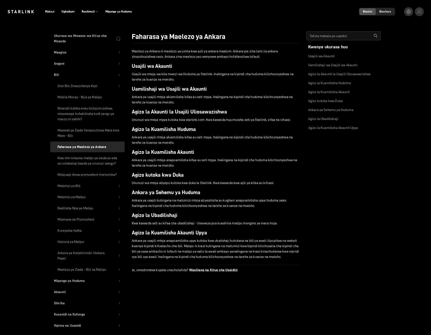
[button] (87, 52)
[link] (20, 11)
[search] (375, 35)
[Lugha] (408, 11)
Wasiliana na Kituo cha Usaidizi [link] (213, 270)
